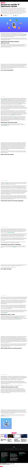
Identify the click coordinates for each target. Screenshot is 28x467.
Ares (13, 241)
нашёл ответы (13, 114)
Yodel (22, 35)
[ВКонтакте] (14, 15)
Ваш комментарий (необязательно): (5, 464)
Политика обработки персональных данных (13, 453)
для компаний (12, 415)
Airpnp (7, 183)
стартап (6, 416)
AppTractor (5, 15)
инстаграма (5, 312)
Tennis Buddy (14, 246)
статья (8, 416)
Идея (20, 103)
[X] (17, 15)
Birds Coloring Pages (3, 460)
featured (7, 415)
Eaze (15, 300)
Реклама (2, 457)
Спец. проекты (6, 457)
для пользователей (16, 415)
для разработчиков (22, 415)
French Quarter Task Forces (11, 232)
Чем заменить (3, 461)
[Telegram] (15, 15)
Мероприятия (2, 458)
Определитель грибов (4, 459)
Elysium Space (5, 124)
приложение (2, 416)
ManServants (16, 317)
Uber (9, 415)
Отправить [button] (1, 466)
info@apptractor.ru (23, 414)
